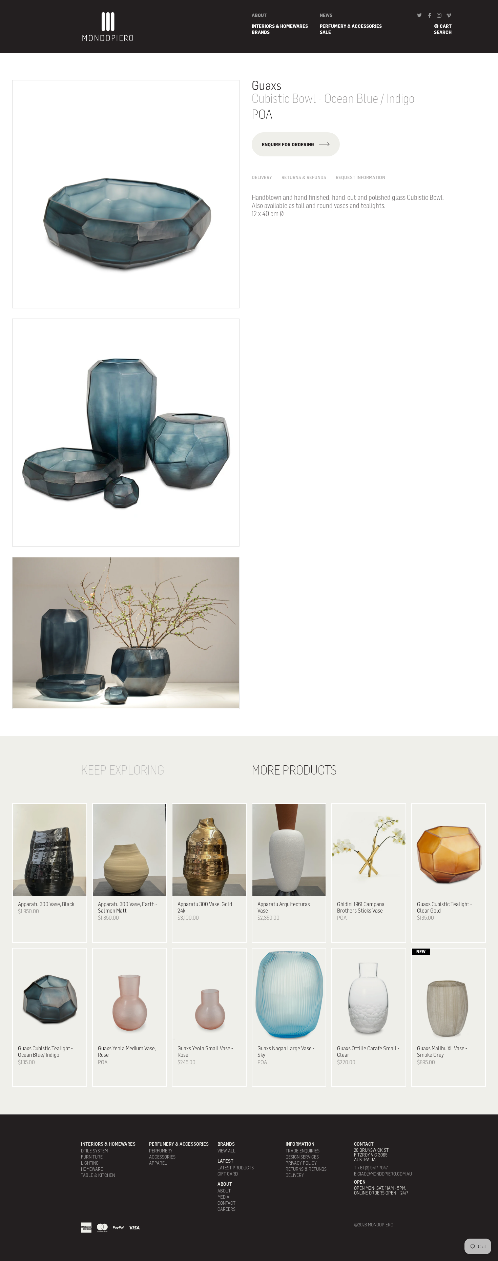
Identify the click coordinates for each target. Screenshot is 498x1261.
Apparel (158, 1163)
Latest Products (235, 1167)
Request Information (360, 177)
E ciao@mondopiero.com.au (383, 1173)
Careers (226, 1209)
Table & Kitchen (98, 1175)
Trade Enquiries (302, 1150)
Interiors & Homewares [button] (280, 26)
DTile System (94, 1150)
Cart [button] (446, 26)
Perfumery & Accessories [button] (351, 26)
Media (223, 1197)
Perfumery (160, 1150)
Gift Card (227, 1173)
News (326, 15)
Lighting (90, 1163)
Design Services (302, 1156)
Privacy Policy (301, 1163)
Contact (226, 1203)
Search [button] (443, 32)
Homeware (92, 1169)
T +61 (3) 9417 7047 (371, 1167)
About (259, 15)
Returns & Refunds (304, 177)
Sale (325, 32)
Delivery (262, 177)
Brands (261, 32)
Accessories (162, 1156)
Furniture (92, 1156)
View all (226, 1150)
